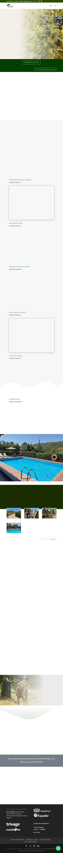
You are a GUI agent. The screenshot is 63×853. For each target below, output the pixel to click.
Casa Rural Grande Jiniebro (20, 180)
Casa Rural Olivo (15, 356)
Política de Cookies (45, 839)
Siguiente (53, 539)
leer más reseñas (16, 743)
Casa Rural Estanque (17, 312)
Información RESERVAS (17, 839)
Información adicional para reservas (46, 69)
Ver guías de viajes (16, 699)
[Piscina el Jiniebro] (14, 532)
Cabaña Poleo (14, 399)
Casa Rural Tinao (16, 223)
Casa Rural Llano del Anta (19, 266)
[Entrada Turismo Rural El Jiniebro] (31, 518)
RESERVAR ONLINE (31, 62)
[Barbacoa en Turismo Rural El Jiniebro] (49, 518)
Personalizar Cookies (32, 839)
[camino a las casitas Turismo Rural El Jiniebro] (14, 518)
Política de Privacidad (30, 841)
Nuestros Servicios (46, 671)
